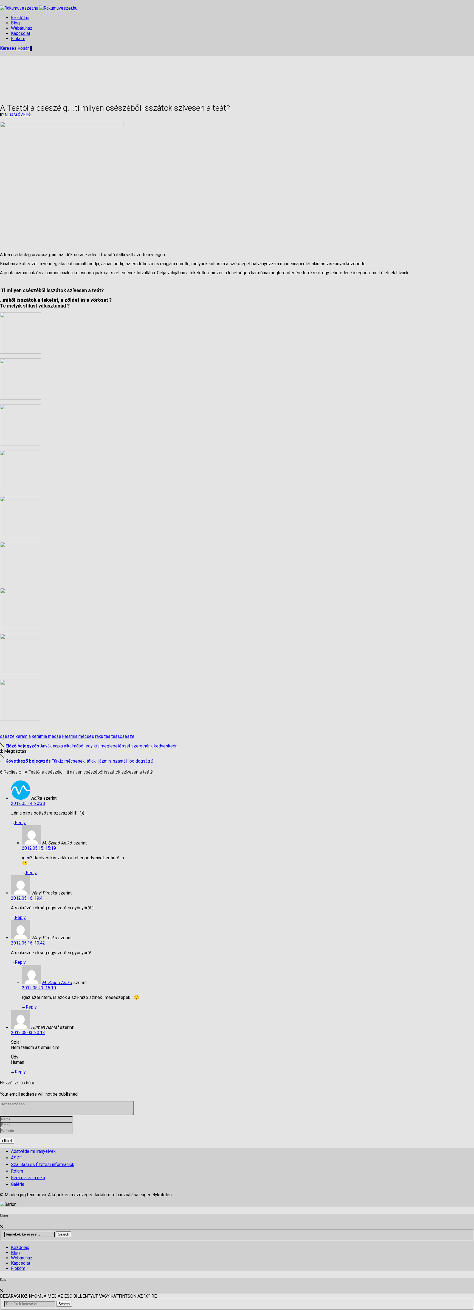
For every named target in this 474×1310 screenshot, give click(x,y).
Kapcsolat (20, 33)
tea (107, 736)
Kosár (25, 48)
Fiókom (18, 38)
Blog (15, 23)
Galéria (17, 1184)
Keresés (9, 48)
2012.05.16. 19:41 (28, 898)
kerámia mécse (46, 736)
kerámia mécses (78, 736)
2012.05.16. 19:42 (28, 943)
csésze (7, 736)
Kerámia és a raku (28, 1177)
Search (63, 1234)
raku (99, 736)
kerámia (23, 736)
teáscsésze (122, 736)
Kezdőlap (20, 17)
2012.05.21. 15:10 (39, 987)
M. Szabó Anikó (18, 115)
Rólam (17, 1171)
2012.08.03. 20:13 (28, 1032)
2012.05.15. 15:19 (39, 848)
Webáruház (21, 28)
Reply (20, 822)
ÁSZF (16, 1158)
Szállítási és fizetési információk (42, 1164)
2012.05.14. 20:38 (28, 803)
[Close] (1, 1226)
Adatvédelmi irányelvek (33, 1151)
